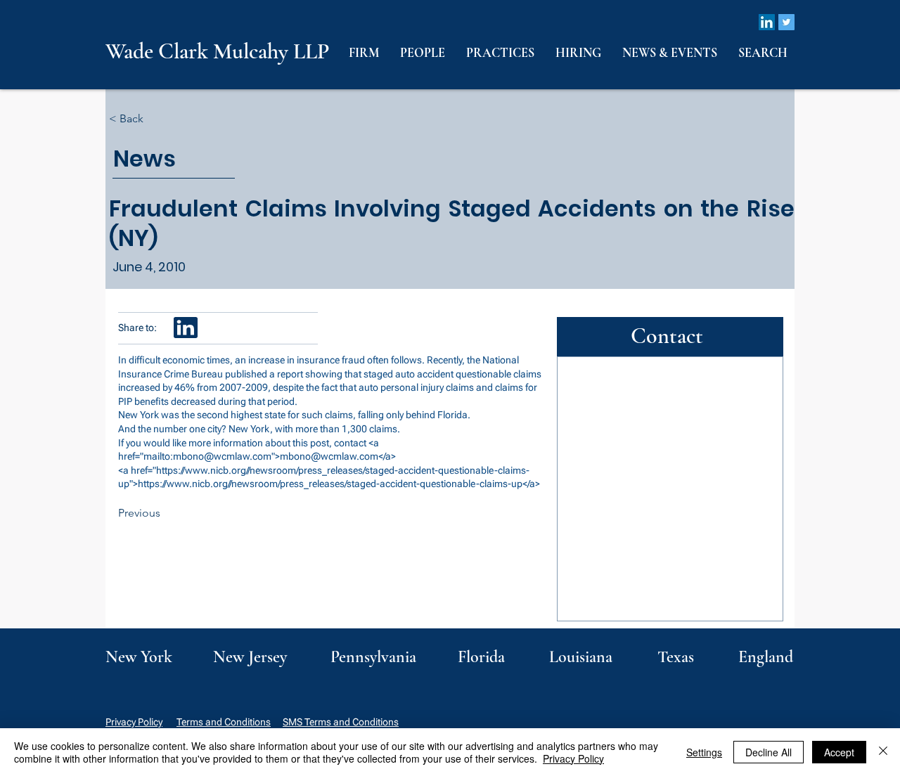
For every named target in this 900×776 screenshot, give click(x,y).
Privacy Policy (133, 722)
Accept (839, 752)
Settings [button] (704, 752)
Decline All (768, 752)
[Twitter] (786, 22)
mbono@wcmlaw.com (222, 456)
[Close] (883, 752)
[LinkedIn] (767, 22)
